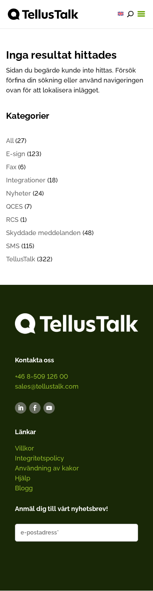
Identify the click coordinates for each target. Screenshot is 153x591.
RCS (12, 219)
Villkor (24, 448)
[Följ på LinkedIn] (20, 408)
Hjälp (22, 478)
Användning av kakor (47, 468)
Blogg (24, 488)
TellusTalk (20, 259)
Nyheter (18, 193)
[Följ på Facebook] (35, 408)
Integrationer (26, 180)
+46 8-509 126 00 (41, 376)
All (10, 140)
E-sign (15, 154)
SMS (13, 246)
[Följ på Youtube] (49, 408)
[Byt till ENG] (120, 13)
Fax (11, 167)
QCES (14, 206)
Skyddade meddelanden (43, 232)
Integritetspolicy (39, 458)
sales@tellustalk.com (47, 386)
